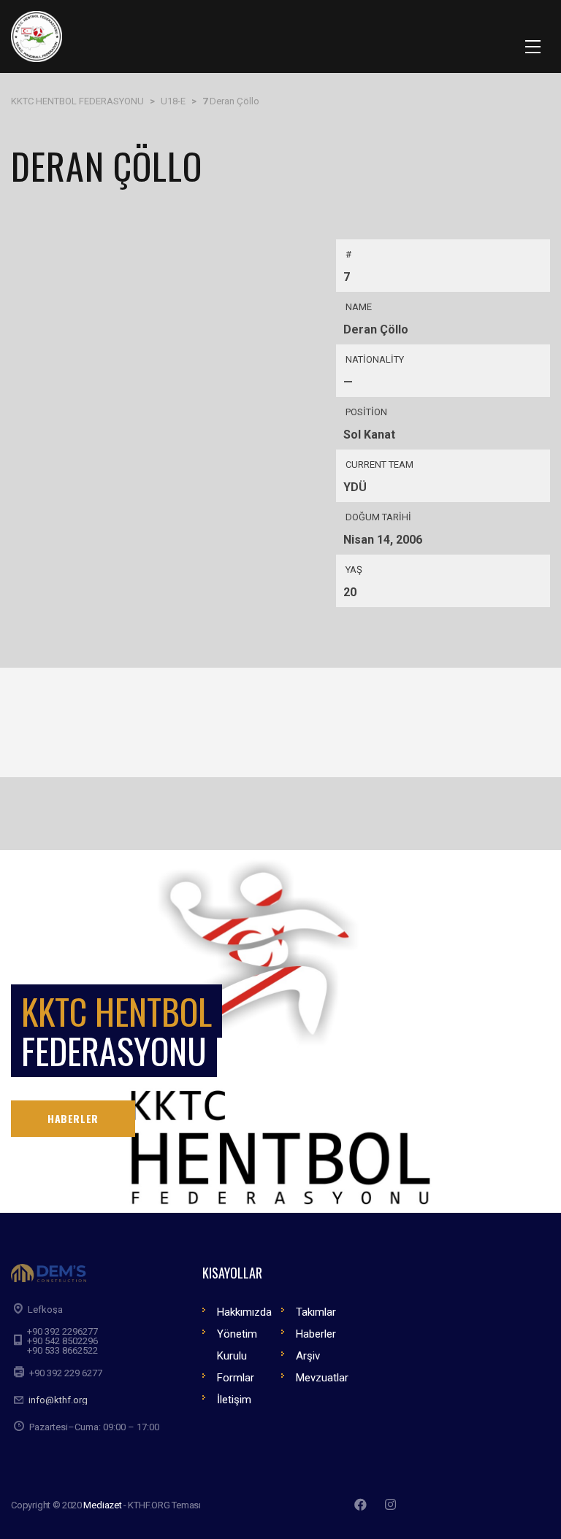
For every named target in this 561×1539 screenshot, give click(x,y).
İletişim (234, 1399)
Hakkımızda (244, 1312)
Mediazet (102, 1505)
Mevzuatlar (322, 1377)
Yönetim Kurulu (237, 1344)
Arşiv (308, 1355)
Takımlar (316, 1312)
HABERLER (73, 1118)
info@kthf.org (58, 1400)
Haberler (316, 1334)
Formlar (235, 1377)
